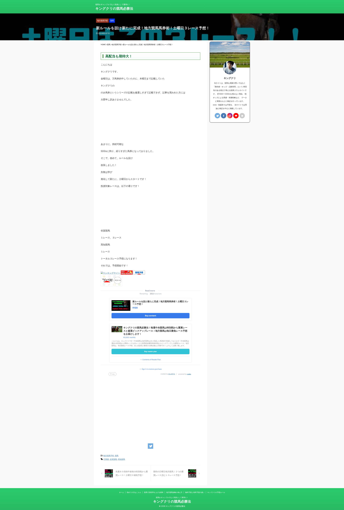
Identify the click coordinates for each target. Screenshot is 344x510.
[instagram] (229, 115)
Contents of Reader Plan (151, 359)
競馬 (116, 456)
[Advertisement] (150, 123)
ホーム (121, 492)
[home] (242, 115)
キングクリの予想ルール (216, 492)
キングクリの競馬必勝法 (114, 8)
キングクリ (171, 374)
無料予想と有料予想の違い (195, 492)
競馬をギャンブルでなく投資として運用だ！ (172, 497)
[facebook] (223, 115)
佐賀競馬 (113, 459)
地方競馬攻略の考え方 (174, 492)
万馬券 (106, 459)
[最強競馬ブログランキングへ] (111, 273)
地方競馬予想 (108, 456)
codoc (189, 374)
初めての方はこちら (134, 492)
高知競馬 (121, 459)
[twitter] (150, 446)
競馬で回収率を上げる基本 (153, 492)
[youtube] (236, 115)
